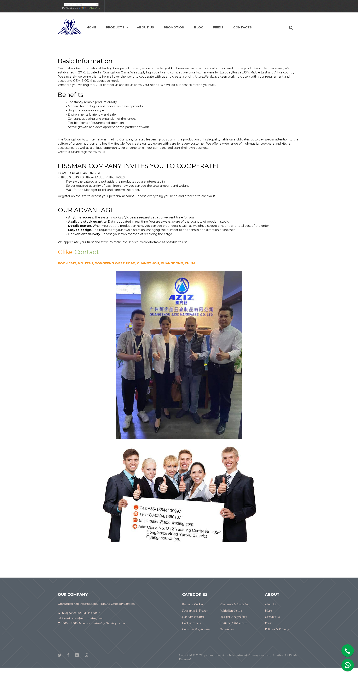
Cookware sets (191, 623)
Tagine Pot (227, 629)
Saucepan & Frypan (195, 610)
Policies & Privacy (277, 629)
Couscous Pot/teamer (196, 629)
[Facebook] (70, 655)
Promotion (174, 27)
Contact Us (272, 617)
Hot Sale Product (193, 617)
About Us (271, 604)
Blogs (268, 610)
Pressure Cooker (192, 604)
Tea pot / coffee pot (233, 617)
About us (145, 27)
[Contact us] (346, 649)
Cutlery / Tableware (233, 623)
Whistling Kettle (231, 610)
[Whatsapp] (346, 664)
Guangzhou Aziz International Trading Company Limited (244, 655)
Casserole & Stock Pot (234, 604)
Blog (198, 27)
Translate (93, 7)
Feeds (218, 27)
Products (115, 27)
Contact (86, 252)
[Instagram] (79, 655)
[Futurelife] (70, 26)
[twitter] (62, 655)
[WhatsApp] (89, 655)
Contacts (242, 27)
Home (91, 27)
